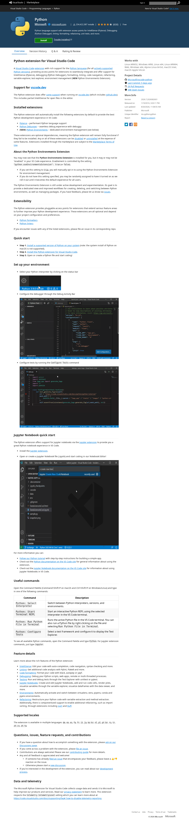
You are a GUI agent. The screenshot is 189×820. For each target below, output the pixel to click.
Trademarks (172, 812)
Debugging (25, 676)
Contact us (136, 812)
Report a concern (148, 118)
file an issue (82, 748)
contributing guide (79, 752)
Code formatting (28, 672)
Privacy (150, 812)
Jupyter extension (88, 442)
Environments (26, 692)
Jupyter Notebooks (29, 682)
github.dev (111, 94)
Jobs (144, 812)
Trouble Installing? (62, 39)
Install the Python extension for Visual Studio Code (52, 251)
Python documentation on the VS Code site (55, 561)
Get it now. (174, 8)
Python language (78, 68)
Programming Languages (40, 8)
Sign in (142, 3)
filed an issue (55, 758)
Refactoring (25, 699)
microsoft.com (59, 24)
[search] (178, 2)
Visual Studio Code (18, 8)
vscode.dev (38, 87)
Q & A (54, 51)
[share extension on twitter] (126, 125)
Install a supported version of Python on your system (53, 245)
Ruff (69, 706)
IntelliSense (25, 666)
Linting (23, 669)
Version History (38, 51)
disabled (79, 138)
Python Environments (37, 129)
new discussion (58, 765)
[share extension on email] (135, 125)
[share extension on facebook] (131, 125)
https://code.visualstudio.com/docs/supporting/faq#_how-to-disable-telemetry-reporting (57, 798)
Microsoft (41, 24)
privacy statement (73, 791)
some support (53, 94)
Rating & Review (71, 51)
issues (107, 191)
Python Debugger (28, 126)
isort (60, 706)
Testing (23, 679)
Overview (19, 51)
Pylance (23, 123)
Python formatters (29, 220)
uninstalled (92, 138)
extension (39, 68)
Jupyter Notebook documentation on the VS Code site (60, 568)
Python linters (26, 223)
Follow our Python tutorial (32, 558)
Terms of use (160, 812)
